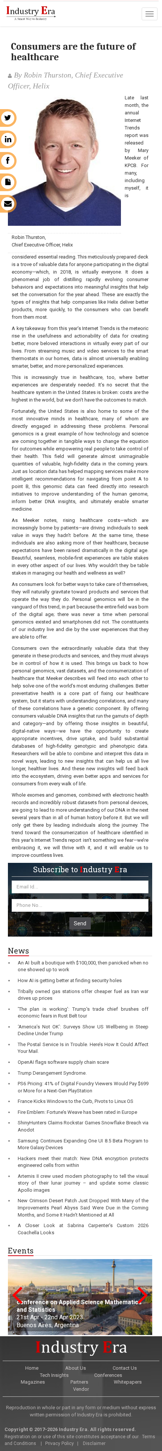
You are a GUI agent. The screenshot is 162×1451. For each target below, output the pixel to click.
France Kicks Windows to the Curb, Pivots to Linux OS (75, 1101)
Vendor (81, 1389)
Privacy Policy (59, 1443)
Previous (17, 1294)
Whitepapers (128, 1382)
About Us (75, 1368)
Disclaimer (94, 1443)
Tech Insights (54, 1375)
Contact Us (125, 1368)
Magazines (33, 1382)
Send (80, 923)
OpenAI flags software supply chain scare (63, 1062)
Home (31, 1368)
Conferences (108, 1375)
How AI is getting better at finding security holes (70, 980)
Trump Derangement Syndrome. (52, 1073)
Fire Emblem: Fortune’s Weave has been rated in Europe (77, 1112)
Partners (79, 1382)
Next (143, 1294)
